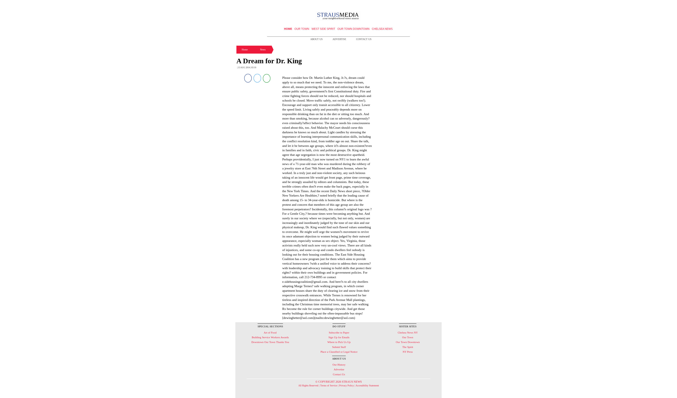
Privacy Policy (346, 385)
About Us (316, 39)
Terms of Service (328, 385)
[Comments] (266, 78)
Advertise (339, 39)
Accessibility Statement (367, 385)
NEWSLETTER (411, 4)
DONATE (431, 4)
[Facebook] (248, 78)
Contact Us (363, 39)
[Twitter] (257, 78)
